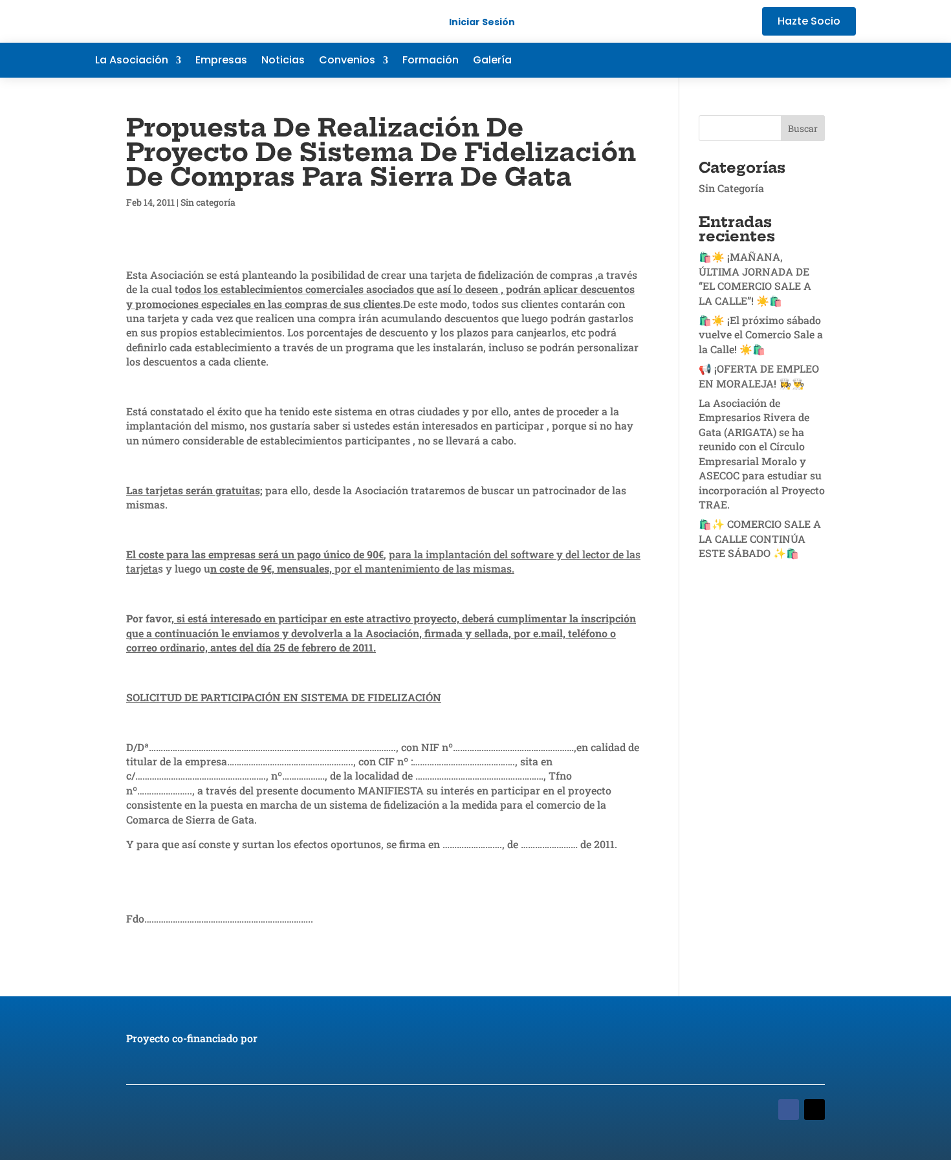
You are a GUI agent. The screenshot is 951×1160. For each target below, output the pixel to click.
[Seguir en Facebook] (768, 60)
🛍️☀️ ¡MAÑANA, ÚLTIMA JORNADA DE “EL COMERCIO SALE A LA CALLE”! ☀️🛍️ (755, 278)
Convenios (347, 61)
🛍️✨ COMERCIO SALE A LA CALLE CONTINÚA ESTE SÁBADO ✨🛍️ (760, 538)
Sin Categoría (731, 188)
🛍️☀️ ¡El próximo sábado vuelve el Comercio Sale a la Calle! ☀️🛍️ (761, 334)
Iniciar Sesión (482, 22)
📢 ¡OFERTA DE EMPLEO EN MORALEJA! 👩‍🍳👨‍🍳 (759, 375)
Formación (430, 61)
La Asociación (131, 61)
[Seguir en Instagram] (845, 60)
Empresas (221, 61)
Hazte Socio (809, 21)
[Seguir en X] (793, 60)
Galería (492, 61)
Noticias (283, 61)
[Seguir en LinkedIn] (819, 60)
